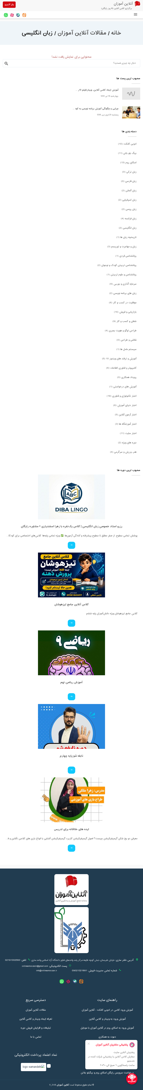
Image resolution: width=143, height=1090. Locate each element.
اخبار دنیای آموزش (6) (124, 405)
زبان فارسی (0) (128, 181)
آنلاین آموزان (63, 1085)
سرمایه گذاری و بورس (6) (122, 284)
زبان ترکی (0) (129, 172)
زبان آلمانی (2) (129, 191)
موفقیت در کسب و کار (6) (122, 303)
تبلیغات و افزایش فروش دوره (36, 1028)
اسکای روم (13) (128, 163)
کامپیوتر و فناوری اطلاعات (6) (121, 368)
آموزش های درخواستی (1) (122, 387)
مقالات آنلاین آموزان (82, 33)
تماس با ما (35, 1037)
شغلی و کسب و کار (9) (124, 321)
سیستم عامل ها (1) (126, 349)
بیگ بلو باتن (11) (127, 153)
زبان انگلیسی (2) (127, 228)
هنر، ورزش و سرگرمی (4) (123, 452)
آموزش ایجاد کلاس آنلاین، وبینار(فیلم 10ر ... (97, 90)
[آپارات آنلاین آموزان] (12, 15)
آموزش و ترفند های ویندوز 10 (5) (119, 359)
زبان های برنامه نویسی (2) (122, 293)
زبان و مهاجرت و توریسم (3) (121, 247)
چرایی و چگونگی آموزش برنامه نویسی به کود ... (95, 109)
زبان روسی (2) (129, 209)
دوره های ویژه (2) (127, 443)
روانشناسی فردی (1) (125, 256)
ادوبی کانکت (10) (127, 144)
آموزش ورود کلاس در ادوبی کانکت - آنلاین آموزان (107, 1010)
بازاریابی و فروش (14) (125, 312)
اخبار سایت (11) (128, 433)
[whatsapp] (6, 15)
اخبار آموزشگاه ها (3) (125, 424)
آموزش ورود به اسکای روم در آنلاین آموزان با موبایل (107, 1028)
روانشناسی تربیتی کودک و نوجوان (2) (116, 265)
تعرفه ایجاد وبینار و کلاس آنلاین (35, 1019)
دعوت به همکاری (107, 1037)
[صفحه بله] (18, 15)
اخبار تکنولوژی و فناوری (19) (121, 396)
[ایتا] (24, 15)
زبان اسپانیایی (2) (127, 200)
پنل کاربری (9, 5)
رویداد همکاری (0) (126, 377)
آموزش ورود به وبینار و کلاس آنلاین (107, 1019)
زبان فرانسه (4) (128, 219)
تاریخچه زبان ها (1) (126, 237)
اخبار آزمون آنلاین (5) (125, 415)
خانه (116, 33)
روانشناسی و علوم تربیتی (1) (121, 275)
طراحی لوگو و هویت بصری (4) (120, 331)
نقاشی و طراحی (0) (126, 340)
